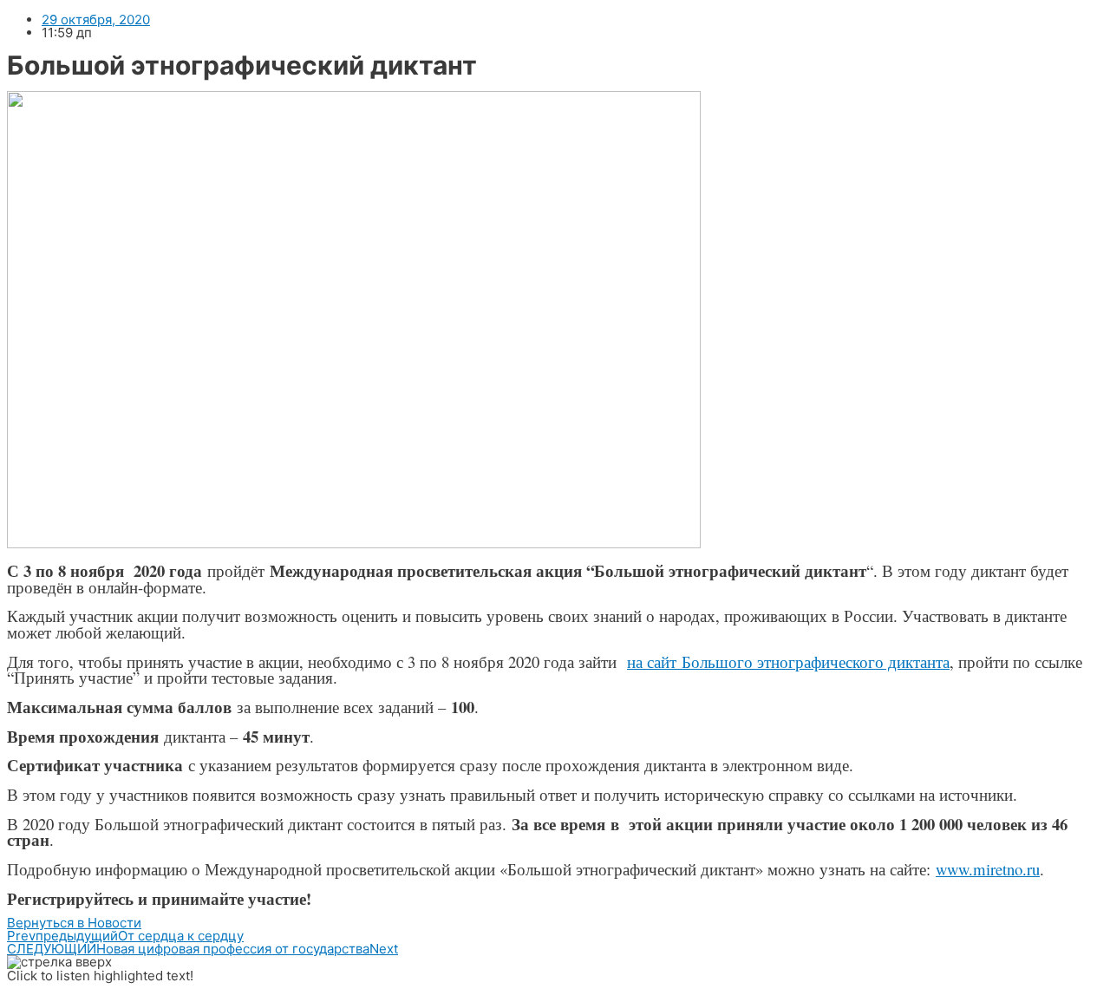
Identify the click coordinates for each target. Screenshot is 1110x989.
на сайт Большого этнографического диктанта (788, 661)
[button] (74, 922)
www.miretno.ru (988, 869)
